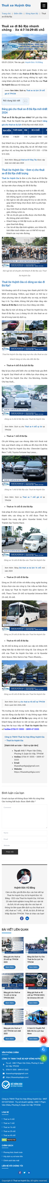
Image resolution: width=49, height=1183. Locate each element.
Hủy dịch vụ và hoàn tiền (13, 1156)
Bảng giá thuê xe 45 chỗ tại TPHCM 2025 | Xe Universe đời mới (36, 995)
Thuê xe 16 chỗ (9, 1127)
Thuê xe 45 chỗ (9, 1135)
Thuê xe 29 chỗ (9, 1131)
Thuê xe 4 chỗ (9, 1119)
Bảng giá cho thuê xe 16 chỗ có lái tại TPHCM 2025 (12, 995)
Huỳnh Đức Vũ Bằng (34, 62)
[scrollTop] (43, 1178)
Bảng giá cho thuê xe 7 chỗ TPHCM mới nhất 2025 (13, 1031)
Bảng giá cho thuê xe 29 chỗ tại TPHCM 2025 (12, 959)
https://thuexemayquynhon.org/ (31, 1091)
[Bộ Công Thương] (24, 1085)
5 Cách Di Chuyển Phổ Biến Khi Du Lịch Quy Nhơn (36, 1031)
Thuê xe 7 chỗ (9, 1123)
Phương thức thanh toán (12, 1152)
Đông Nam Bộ (32, 13)
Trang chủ (6, 13)
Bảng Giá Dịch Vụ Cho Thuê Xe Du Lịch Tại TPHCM (36, 959)
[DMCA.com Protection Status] (24, 1139)
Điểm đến (18, 13)
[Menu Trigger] (44, 5)
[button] (24, 101)
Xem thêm (10, 967)
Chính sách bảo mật (11, 1160)
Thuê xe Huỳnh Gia (16, 5)
